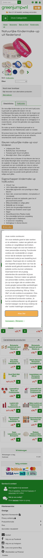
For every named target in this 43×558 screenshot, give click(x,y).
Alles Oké (21, 313)
